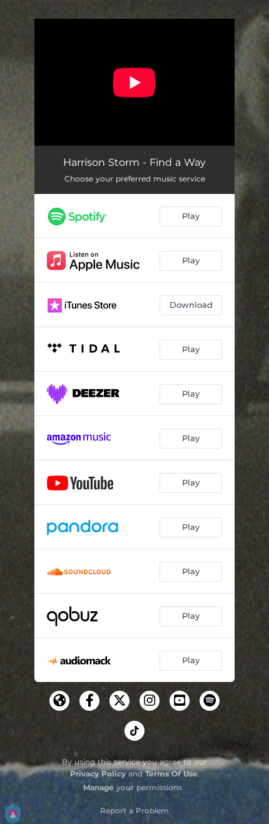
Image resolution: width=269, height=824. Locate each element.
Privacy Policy (98, 773)
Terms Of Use (171, 773)
